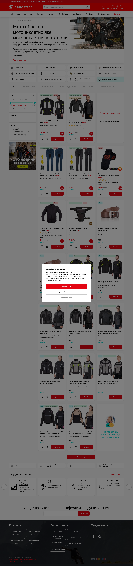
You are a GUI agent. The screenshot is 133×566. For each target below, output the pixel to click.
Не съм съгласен (66, 297)
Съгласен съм (66, 286)
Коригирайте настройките (67, 292)
